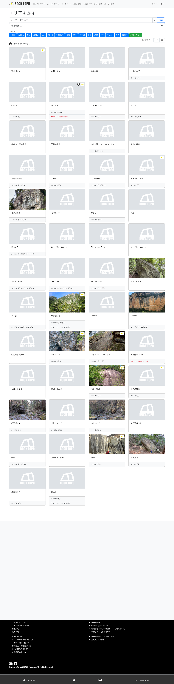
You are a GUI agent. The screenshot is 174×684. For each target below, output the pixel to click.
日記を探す (98, 4)
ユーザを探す (109, 4)
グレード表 (95, 622)
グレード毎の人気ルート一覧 (102, 636)
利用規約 (15, 629)
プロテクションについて (101, 632)
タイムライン (66, 4)
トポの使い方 (17, 636)
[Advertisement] (87, 676)
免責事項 (15, 632)
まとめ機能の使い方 (20, 649)
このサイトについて (20, 622)
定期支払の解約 (97, 640)
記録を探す (88, 4)
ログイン (155, 4)
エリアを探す (38, 4)
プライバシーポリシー (20, 626)
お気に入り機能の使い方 (21, 646)
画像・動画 (77, 4)
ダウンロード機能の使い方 (22, 640)
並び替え (146, 40)
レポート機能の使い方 (20, 643)
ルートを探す (52, 4)
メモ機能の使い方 (19, 652)
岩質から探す (135, 35)
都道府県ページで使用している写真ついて (108, 629)
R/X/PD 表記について (99, 626)
